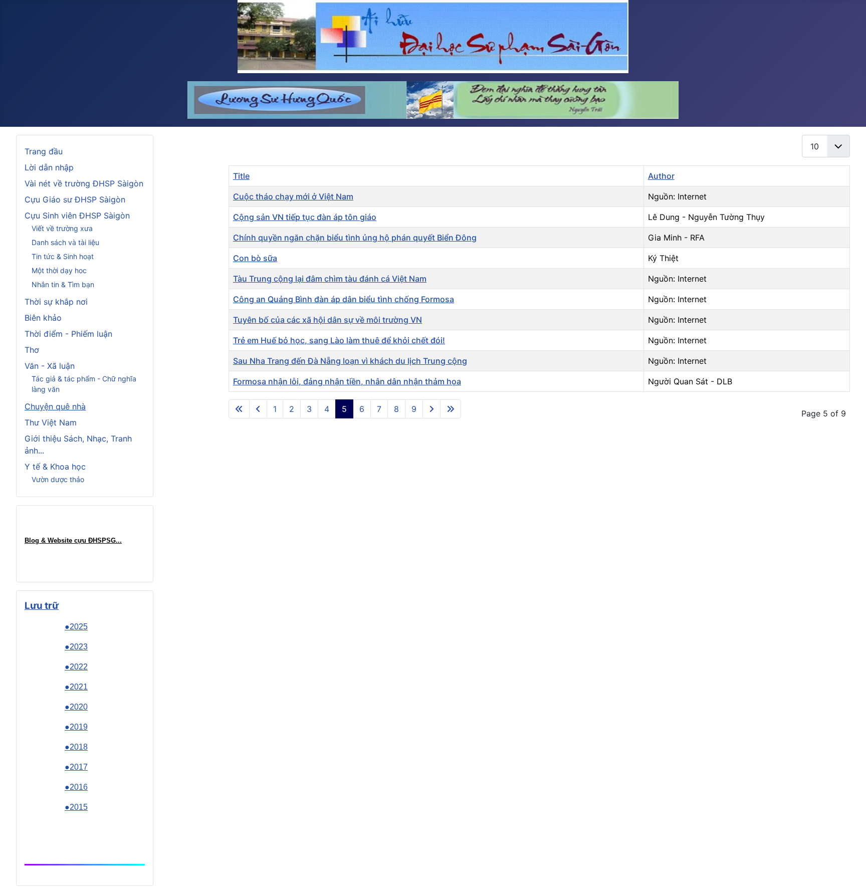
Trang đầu (44, 151)
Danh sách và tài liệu (65, 242)
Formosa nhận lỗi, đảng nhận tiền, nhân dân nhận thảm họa (347, 381)
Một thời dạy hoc (59, 270)
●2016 (76, 787)
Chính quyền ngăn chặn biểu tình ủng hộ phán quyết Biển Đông (355, 238)
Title (241, 176)
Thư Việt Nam (51, 422)
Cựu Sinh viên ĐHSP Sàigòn (77, 215)
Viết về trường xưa (62, 228)
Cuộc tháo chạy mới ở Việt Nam (293, 196)
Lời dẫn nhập (49, 167)
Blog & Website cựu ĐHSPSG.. (72, 540)
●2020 (76, 707)
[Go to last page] (450, 408)
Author (661, 176)
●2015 (76, 807)
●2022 (76, 666)
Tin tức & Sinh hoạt (63, 256)
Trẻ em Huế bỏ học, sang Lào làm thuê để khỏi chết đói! (339, 340)
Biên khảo (43, 318)
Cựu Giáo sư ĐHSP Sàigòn (75, 199)
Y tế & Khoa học (55, 467)
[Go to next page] (431, 408)
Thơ (32, 350)
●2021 (76, 687)
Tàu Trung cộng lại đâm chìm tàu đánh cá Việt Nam (329, 279)
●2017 (76, 767)
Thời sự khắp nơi (56, 302)
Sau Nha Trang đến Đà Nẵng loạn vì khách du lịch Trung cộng (350, 361)
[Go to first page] (239, 408)
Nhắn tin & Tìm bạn (63, 284)
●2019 (76, 727)
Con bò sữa (255, 258)
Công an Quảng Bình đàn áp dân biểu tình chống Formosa (343, 299)
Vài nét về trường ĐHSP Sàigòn (84, 183)
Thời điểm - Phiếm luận (68, 334)
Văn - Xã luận (50, 366)
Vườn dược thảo (58, 479)
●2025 (76, 626)
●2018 (76, 747)
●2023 (76, 646)
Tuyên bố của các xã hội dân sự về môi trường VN (327, 320)
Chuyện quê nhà (55, 406)
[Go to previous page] (258, 408)
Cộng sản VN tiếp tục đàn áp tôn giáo (304, 217)
